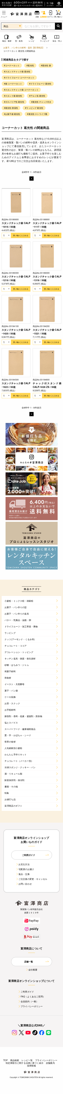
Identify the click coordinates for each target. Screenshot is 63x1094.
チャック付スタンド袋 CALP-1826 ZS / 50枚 (47, 385)
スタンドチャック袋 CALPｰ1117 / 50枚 (47, 224)
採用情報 (31, 1065)
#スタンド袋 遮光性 (13, 95)
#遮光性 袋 (46, 65)
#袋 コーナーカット (13, 83)
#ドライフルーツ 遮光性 (40, 83)
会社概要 (32, 969)
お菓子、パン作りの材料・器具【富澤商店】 (23, 47)
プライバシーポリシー (32, 1006)
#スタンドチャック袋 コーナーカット (21, 89)
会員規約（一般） (29, 1001)
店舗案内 (50, 1062)
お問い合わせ (25, 883)
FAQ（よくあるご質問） (33, 996)
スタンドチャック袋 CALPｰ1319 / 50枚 (47, 278)
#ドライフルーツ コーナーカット (19, 77)
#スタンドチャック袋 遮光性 (17, 71)
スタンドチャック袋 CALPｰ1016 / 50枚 (16, 224)
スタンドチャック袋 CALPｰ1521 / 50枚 (47, 331)
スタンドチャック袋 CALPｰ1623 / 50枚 (16, 385)
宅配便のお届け (26, 869)
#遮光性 (30, 65)
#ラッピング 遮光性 (34, 107)
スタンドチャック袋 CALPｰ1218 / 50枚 (16, 278)
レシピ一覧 (27, 1060)
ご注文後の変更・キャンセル (32, 878)
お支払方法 (24, 864)
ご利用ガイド (27, 991)
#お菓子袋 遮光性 (12, 113)
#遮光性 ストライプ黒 (37, 113)
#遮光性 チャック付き (41, 101)
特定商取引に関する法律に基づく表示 (24, 1062)
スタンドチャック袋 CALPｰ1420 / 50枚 (16, 331)
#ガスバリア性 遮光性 (14, 101)
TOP (5, 1060)
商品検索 (14, 1060)
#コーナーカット (11, 65)
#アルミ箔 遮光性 (37, 95)
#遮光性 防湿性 (11, 107)
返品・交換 (24, 874)
